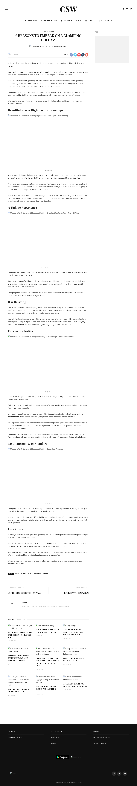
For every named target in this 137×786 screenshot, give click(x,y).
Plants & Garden (71, 21)
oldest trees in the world (19, 417)
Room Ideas (48, 21)
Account (106, 21)
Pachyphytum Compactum (76, 593)
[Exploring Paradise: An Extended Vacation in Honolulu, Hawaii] (21, 650)
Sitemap (53, 743)
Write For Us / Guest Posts (101, 737)
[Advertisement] (112, 49)
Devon (17, 574)
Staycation (38, 574)
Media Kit (96, 731)
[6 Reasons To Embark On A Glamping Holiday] (48, 46)
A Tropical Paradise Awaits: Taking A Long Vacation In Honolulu (73, 632)
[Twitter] (127, 9)
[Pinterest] (131, 9)
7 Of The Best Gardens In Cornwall (24, 593)
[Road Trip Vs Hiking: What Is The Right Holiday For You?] (21, 627)
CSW (68, 9)
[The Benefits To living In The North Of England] (45, 625)
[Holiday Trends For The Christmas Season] (21, 681)
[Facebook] (123, 9)
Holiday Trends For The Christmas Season (19, 690)
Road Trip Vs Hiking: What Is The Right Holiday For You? (20, 634)
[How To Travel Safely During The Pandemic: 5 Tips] (48, 680)
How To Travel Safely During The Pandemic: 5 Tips (46, 689)
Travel (91, 21)
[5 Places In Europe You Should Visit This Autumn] (76, 678)
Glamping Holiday (27, 574)
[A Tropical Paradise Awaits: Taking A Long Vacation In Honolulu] (71, 625)
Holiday (45, 31)
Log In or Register (56, 731)
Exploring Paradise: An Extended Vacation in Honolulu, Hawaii (18, 657)
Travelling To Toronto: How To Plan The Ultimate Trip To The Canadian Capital (48, 662)
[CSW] (13, 773)
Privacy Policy (55, 737)
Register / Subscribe (99, 743)
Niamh (16, 54)
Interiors (31, 21)
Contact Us (11, 731)
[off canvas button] (6, 8)
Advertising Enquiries (15, 737)
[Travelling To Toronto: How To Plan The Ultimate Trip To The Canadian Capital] (48, 651)
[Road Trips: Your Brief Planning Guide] (76, 651)
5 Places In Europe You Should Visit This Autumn (75, 685)
